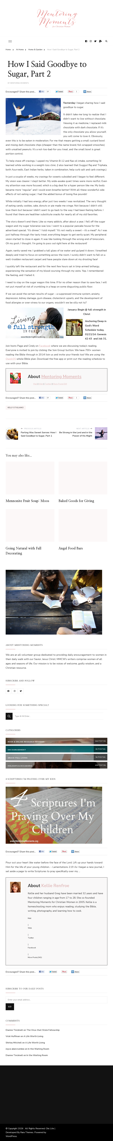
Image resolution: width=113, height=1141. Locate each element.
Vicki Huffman (13, 1036)
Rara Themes (26, 1132)
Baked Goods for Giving (76, 501)
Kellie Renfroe (55, 886)
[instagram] (14, 691)
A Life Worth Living (33, 1036)
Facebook (32, 947)
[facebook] (8, 691)
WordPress (11, 1136)
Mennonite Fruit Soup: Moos (27, 501)
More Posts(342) (35, 957)
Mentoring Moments (19, 83)
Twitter (48, 383)
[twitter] (21, 691)
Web (41, 383)
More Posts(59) (60, 383)
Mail (35, 383)
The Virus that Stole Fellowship (43, 1030)
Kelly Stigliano (16, 407)
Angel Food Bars (71, 548)
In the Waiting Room (38, 1048)
